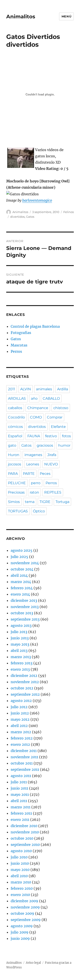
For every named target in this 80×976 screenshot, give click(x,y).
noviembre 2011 (24, 757)
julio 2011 (19, 782)
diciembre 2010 (24, 826)
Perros (16, 351)
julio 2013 (19, 632)
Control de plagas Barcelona (35, 326)
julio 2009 (19, 932)
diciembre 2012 (24, 675)
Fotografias (21, 332)
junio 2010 (20, 863)
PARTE (29, 473)
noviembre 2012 (25, 682)
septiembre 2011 (25, 769)
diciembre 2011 (24, 750)
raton (34, 492)
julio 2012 (19, 707)
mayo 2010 (20, 869)
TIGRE (45, 502)
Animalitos (20, 16)
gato (12, 445)
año (34, 398)
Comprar (54, 417)
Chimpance (37, 408)
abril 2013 (19, 650)
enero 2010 (20, 894)
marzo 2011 (20, 807)
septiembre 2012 (25, 694)
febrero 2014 (22, 588)
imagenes (33, 455)
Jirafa (51, 455)
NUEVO (51, 464)
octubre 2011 (22, 763)
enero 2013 (20, 669)
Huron (13, 455)
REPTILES (52, 492)
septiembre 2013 (25, 619)
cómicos (15, 427)
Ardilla (62, 389)
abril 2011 (19, 801)
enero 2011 (20, 819)
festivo (51, 436)
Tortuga (62, 502)
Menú (66, 16)
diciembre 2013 (24, 600)
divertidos (17, 216)
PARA (13, 473)
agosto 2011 (21, 775)
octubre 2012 (22, 688)
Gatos (30, 216)
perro (35, 483)
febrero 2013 (21, 663)
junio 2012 (20, 713)
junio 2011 (19, 788)
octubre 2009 (22, 913)
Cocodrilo (16, 417)
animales (44, 389)
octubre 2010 (22, 838)
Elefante (58, 427)
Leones (32, 464)
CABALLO (51, 398)
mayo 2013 (20, 644)
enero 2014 (20, 594)
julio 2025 (19, 556)
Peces (45, 473)
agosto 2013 (21, 625)
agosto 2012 (21, 700)
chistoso (60, 408)
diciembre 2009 (24, 901)
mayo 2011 (20, 794)
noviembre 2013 (25, 606)
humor (64, 445)
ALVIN (25, 389)
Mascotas (19, 345)
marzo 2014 (21, 581)
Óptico (39, 511)
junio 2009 (20, 938)
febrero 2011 (21, 813)
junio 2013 (20, 638)
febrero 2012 (22, 738)
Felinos (68, 212)
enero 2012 (20, 744)
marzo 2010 (21, 882)
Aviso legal (33, 963)
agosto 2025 (21, 550)
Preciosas (16, 492)
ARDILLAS (17, 398)
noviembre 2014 (25, 563)
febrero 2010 (22, 888)
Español (15, 436)
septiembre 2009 (26, 919)
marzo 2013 (21, 657)
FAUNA (33, 436)
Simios (14, 502)
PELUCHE (17, 483)
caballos (15, 408)
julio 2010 (19, 857)
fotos (66, 436)
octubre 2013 (22, 613)
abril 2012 (19, 725)
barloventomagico (37, 200)
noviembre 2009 (25, 907)
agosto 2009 (22, 926)
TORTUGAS (18, 511)
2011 (11, 389)
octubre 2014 (22, 569)
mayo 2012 (20, 719)
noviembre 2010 (25, 832)
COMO (36, 417)
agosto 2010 (21, 851)
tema (29, 502)
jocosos (14, 464)
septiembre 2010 (25, 844)
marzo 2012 (21, 732)
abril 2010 (19, 876)
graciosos (45, 445)
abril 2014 (19, 575)
